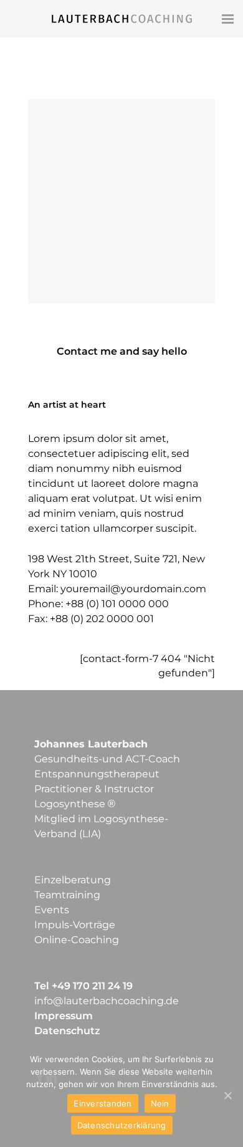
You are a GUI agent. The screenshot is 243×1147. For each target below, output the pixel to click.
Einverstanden (102, 1103)
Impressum (63, 1016)
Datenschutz (67, 1031)
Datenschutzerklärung (121, 1125)
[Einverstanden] (227, 1095)
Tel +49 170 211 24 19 (83, 986)
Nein (160, 1103)
